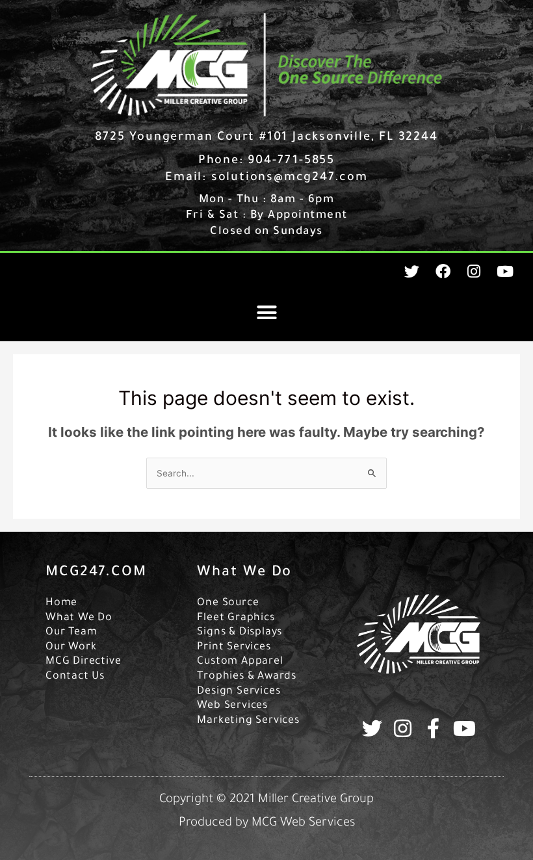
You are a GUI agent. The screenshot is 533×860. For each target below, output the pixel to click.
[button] (266, 312)
